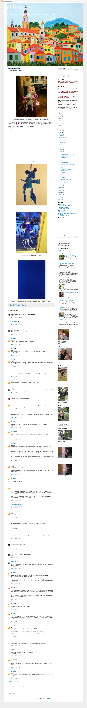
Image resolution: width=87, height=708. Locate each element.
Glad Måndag (61, 217)
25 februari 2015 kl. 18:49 (16, 530)
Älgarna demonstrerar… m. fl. (64, 205)
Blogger (48, 698)
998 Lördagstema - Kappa (69, 255)
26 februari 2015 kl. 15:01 (16, 599)
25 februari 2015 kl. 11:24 (16, 439)
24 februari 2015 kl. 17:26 (16, 368)
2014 (60, 187)
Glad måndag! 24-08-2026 (64, 215)
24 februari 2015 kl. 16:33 (16, 324)
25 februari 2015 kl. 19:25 (16, 538)
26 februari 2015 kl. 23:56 (16, 678)
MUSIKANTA (19, 7)
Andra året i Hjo (14, 321)
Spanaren (13, 412)
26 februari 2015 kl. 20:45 (16, 645)
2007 (60, 199)
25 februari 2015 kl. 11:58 (16, 507)
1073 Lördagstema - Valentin (66, 167)
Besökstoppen (61, 250)
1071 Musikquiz (63, 172)
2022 (60, 121)
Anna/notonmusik (14, 372)
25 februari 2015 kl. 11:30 (16, 460)
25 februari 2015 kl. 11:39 (16, 500)
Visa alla (77, 219)
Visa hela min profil (61, 110)
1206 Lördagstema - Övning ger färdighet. (68, 277)
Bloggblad (13, 388)
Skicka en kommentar (13, 681)
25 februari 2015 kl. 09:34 (16, 408)
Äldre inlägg (52, 683)
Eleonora (13, 542)
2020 (60, 125)
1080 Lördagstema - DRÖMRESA (67, 154)
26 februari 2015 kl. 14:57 (16, 583)
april (61, 149)
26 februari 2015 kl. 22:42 (16, 655)
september (62, 140)
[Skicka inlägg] (23, 304)
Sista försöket (62, 210)
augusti (61, 142)
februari (62, 153)
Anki (12, 552)
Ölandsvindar (13, 561)
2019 (60, 127)
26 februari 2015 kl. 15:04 (16, 621)
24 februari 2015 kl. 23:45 (16, 392)
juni (61, 146)
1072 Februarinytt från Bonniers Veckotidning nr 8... (66, 170)
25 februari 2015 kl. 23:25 (16, 548)
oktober (62, 139)
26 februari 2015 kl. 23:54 (16, 667)
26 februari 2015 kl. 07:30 (16, 568)
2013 (60, 188)
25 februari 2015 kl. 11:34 (16, 483)
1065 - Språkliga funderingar (66, 182)
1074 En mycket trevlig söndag (66, 166)
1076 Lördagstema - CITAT (65, 162)
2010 (60, 194)
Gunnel (12, 404)
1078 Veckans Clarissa (64, 159)
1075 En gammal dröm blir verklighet (67, 164)
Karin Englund (62, 204)
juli (61, 144)
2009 (60, 195)
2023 (60, 120)
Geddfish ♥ (13, 312)
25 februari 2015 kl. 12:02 (16, 517)
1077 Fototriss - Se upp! (65, 160)
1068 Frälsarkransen (64, 177)
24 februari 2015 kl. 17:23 (16, 344)
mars (61, 151)
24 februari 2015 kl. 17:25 (16, 355)
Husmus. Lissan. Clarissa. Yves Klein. (19, 305)
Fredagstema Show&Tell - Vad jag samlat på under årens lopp (71, 293)
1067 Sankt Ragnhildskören (65, 179)
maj (61, 147)
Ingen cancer (66, 312)
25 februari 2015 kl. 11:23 (16, 427)
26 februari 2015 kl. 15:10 (16, 637)
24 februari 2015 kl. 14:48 (16, 317)
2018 (60, 128)
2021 (60, 123)
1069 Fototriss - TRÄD (64, 175)
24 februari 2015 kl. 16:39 (16, 334)
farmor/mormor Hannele (16, 504)
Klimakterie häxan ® (63, 207)
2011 (60, 192)
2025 (60, 116)
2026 (60, 114)
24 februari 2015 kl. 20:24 (16, 384)
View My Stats (11, 693)
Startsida (32, 683)
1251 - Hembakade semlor (69, 284)
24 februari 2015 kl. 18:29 (16, 376)
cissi (12, 380)
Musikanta (13, 338)
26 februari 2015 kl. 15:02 (16, 609)
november (62, 137)
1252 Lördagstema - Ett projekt (66, 271)
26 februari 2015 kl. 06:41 (16, 557)
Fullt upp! (61, 211)
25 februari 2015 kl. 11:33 (16, 474)
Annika (12, 328)
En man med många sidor (64, 208)
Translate (67, 76)
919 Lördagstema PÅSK (64, 307)
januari (61, 185)
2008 (60, 197)
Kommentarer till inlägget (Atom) (21, 685)
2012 (60, 190)
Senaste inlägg (11, 683)
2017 (60, 130)
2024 (60, 118)
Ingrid (12, 649)
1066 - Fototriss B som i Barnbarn (67, 181)
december (62, 135)
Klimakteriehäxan (14, 641)
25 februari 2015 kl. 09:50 (16, 417)
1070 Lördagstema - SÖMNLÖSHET (67, 174)
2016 (60, 132)
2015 (60, 134)
